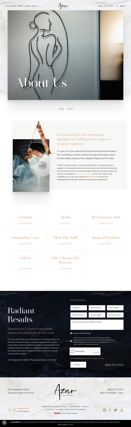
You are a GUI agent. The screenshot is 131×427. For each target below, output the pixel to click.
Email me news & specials (82, 333)
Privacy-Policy (100, 358)
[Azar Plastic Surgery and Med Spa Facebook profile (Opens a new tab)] (110, 410)
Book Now (31, 6)
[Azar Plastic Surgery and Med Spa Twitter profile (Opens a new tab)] (115, 410)
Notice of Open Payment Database (75, 409)
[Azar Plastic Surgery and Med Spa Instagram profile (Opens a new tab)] (104, 410)
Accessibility (59, 409)
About (70, 109)
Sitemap (84, 406)
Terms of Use (90, 358)
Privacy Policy (49, 409)
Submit (77, 364)
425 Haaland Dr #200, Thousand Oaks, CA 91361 (32, 360)
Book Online (78, 300)
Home (61, 109)
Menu (123, 6)
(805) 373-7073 (105, 6)
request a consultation (84, 174)
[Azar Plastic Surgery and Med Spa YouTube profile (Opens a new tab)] (121, 410)
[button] (4, 422)
